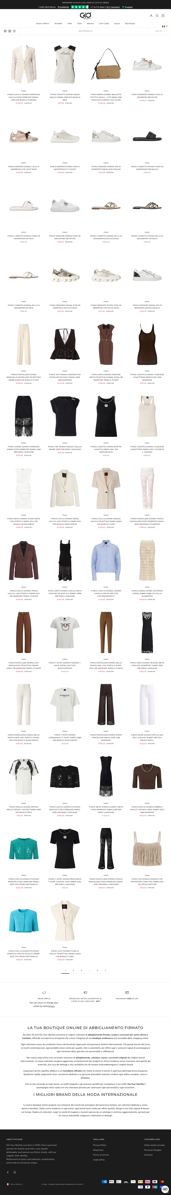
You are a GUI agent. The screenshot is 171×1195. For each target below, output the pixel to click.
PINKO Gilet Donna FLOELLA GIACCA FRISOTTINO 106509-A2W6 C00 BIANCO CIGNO (65, 953)
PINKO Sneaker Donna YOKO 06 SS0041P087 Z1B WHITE (65, 237)
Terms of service (101, 1154)
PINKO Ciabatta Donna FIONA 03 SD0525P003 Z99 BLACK (147, 168)
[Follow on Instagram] (14, 1172)
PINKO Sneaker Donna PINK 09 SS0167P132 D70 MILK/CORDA (106, 306)
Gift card (104, 24)
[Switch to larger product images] (5, 31)
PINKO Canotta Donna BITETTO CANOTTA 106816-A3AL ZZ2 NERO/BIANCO (106, 449)
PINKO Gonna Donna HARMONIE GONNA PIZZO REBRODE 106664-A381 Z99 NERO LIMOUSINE (24, 449)
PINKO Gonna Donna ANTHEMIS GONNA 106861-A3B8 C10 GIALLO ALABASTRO (147, 593)
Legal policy (99, 1159)
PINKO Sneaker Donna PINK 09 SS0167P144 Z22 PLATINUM (65, 306)
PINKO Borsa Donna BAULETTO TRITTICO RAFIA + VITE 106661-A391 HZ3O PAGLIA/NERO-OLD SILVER (106, 97)
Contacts (148, 1154)
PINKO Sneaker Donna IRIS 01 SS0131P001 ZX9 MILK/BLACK (147, 306)
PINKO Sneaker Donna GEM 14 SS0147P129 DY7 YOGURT (65, 168)
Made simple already (154, 1145)
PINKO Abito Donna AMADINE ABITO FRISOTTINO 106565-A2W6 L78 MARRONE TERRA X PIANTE (106, 377)
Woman (58, 24)
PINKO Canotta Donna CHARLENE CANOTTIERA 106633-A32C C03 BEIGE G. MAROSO (147, 449)
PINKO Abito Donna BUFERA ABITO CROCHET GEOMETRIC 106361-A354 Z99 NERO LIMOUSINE (147, 665)
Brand (90, 24)
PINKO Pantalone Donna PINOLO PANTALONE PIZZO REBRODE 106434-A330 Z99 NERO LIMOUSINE (106, 881)
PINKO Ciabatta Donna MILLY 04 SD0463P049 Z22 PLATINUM (106, 237)
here (52, 1006)
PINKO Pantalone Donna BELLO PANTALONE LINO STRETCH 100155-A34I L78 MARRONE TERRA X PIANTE (106, 665)
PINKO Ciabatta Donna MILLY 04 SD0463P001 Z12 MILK (24, 306)
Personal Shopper (153, 1150)
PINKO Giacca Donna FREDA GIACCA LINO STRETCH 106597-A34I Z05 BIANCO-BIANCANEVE (65, 521)
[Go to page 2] (106, 971)
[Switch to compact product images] (14, 31)
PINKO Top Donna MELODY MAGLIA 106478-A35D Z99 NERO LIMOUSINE (65, 448)
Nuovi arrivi (42, 24)
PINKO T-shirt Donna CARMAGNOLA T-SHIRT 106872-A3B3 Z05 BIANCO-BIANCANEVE (64, 737)
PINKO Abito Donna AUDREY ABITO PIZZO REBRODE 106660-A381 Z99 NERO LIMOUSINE (106, 809)
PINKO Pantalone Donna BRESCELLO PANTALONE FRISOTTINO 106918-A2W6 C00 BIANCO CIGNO (24, 377)
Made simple (44, 999)
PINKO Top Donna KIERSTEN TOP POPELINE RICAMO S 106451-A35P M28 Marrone (65, 377)
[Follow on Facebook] (7, 1172)
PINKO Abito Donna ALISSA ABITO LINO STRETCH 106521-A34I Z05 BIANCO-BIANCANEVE (23, 521)
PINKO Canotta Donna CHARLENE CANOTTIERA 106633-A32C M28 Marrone (147, 377)
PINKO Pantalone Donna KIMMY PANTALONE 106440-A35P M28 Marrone (106, 737)
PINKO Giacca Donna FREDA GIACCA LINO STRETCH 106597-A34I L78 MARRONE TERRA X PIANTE (24, 593)
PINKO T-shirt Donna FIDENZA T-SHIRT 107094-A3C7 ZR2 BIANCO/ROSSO (65, 665)
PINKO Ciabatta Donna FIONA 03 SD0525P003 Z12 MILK (24, 237)
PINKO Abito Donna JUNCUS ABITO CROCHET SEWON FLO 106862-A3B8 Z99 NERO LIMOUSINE (65, 593)
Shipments (98, 1150)
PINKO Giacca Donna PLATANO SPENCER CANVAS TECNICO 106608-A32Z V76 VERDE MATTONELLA (23, 953)
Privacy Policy (99, 1145)
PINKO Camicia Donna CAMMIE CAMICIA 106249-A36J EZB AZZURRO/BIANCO (106, 593)
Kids (79, 24)
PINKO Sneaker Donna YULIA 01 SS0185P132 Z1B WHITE (147, 95)
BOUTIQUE (130, 24)
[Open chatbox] (165, 1189)
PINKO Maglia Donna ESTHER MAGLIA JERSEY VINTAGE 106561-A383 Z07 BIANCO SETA (24, 809)
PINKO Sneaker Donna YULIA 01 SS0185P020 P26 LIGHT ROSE (23, 168)
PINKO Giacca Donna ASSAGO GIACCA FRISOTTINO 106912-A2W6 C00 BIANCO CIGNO (106, 521)
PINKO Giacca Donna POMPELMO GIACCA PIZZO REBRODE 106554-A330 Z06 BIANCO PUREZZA (23, 97)
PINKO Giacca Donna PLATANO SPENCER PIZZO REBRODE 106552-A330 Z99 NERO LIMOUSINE (65, 809)
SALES (117, 24)
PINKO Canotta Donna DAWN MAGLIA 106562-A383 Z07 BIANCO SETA (65, 97)
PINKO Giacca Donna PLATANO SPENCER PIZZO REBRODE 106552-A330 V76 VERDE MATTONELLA (24, 881)
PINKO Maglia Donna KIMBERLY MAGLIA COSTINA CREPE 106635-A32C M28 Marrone (147, 809)
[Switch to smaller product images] (10, 31)
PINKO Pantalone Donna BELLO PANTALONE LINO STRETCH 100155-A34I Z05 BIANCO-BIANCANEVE (24, 737)
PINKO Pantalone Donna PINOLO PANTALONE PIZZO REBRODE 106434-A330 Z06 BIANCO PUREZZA (147, 521)
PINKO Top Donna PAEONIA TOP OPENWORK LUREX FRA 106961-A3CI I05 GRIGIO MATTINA (147, 881)
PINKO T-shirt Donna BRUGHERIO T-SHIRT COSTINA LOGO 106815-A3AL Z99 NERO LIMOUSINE (64, 881)
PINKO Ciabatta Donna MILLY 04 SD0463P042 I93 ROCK (147, 237)
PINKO (23, 91)
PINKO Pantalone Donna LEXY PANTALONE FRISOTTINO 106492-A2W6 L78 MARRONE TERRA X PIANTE (24, 665)
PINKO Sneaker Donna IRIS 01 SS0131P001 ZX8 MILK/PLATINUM (106, 168)
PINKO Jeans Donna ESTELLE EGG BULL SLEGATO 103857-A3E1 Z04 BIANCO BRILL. (147, 737)
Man (70, 24)
